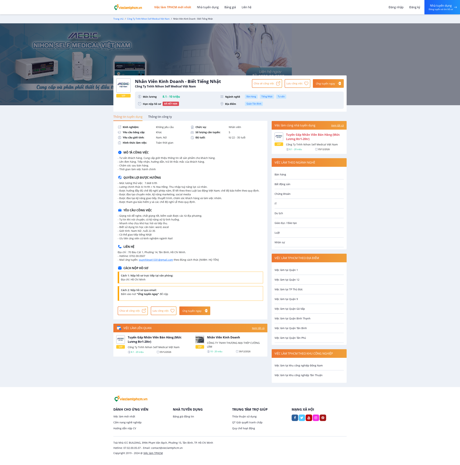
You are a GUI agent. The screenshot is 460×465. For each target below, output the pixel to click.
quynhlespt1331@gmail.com (156, 259)
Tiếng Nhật (266, 96)
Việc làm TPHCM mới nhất (172, 7)
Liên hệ (246, 7)
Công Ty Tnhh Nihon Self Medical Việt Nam (148, 18)
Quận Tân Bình (254, 103)
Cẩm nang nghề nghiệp (127, 422)
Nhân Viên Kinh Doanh (223, 337)
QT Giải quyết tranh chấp (247, 422)
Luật (277, 232)
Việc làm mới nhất (124, 416)
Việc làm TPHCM (153, 453)
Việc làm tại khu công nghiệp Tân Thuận (299, 375)
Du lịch (279, 213)
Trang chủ (118, 18)
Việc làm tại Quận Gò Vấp (290, 308)
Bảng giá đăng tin (183, 416)
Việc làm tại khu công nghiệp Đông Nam (299, 365)
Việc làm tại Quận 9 (286, 299)
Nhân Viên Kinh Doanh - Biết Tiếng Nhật (178, 83)
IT (276, 203)
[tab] (127, 116)
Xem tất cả (258, 328)
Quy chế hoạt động (243, 428)
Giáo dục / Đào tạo (286, 223)
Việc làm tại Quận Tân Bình (291, 328)
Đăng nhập (396, 7)
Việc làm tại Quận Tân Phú (290, 338)
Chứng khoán (283, 194)
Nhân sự (280, 242)
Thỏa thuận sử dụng (244, 416)
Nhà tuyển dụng (208, 7)
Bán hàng (251, 96)
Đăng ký (414, 7)
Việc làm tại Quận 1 (286, 270)
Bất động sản (282, 184)
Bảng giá (230, 7)
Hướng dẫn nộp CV (124, 428)
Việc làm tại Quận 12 (287, 279)
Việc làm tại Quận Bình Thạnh (292, 318)
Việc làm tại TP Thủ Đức (289, 289)
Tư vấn (281, 96)
